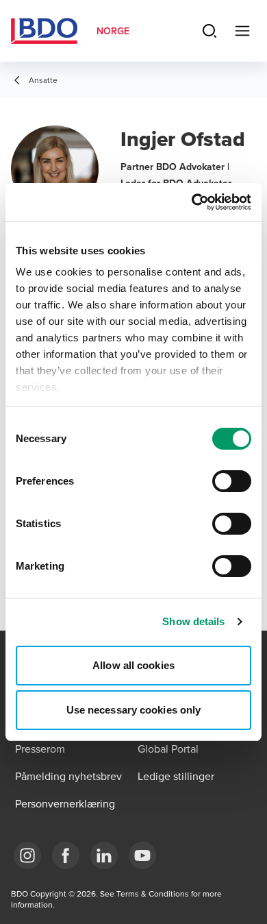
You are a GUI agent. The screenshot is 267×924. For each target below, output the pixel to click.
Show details (193, 621)
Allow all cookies (133, 665)
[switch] (231, 481)
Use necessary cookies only (133, 710)
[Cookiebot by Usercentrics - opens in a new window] (192, 202)
